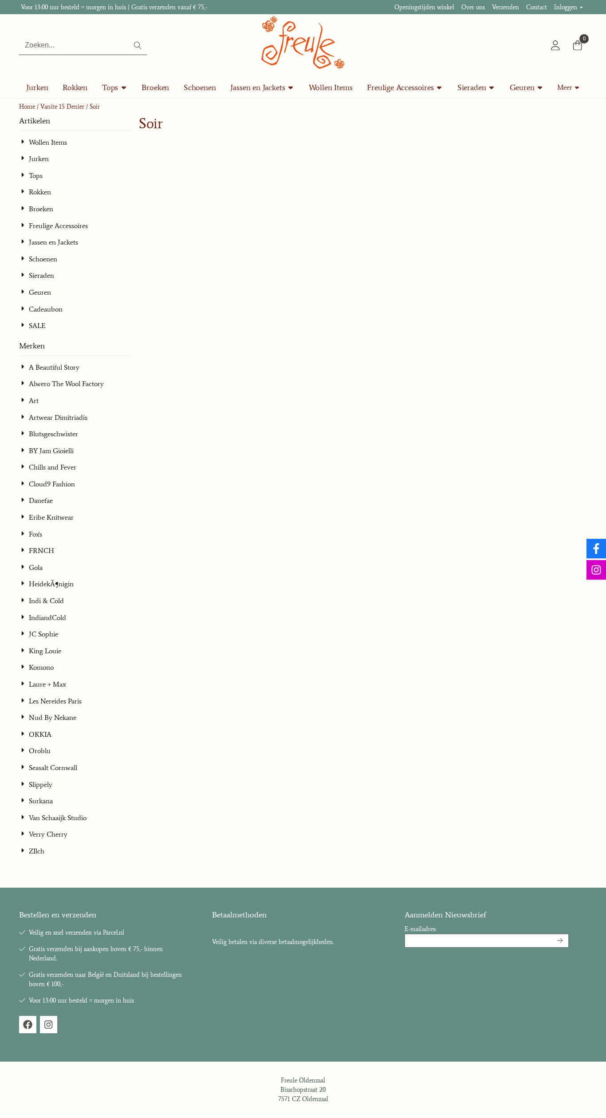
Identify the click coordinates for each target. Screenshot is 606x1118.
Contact (536, 7)
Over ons (473, 7)
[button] (555, 45)
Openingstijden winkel (424, 7)
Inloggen (565, 7)
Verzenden (505, 7)
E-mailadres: (421, 929)
